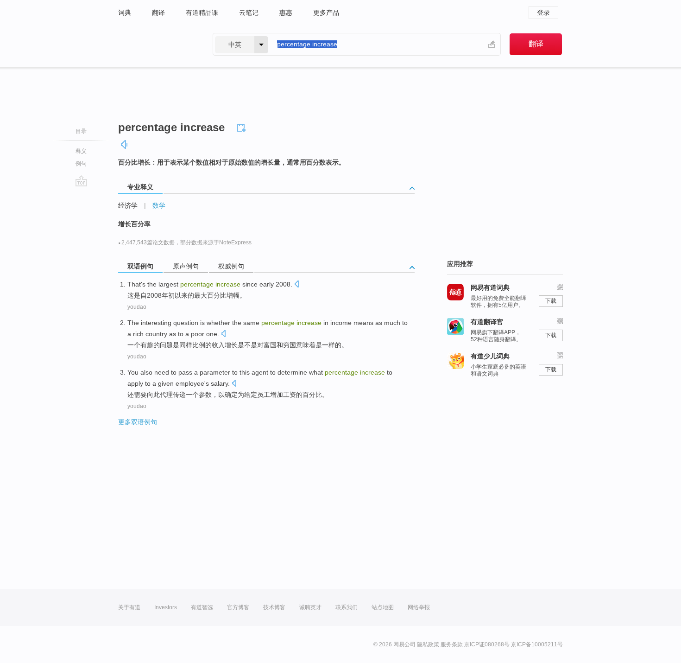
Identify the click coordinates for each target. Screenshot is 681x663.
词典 (124, 12)
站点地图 (383, 607)
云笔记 (249, 12)
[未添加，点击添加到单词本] (242, 127)
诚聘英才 (310, 607)
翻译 (158, 12)
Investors (165, 607)
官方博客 (238, 607)
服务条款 (452, 644)
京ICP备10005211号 (537, 644)
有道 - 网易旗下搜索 (156, 44)
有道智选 (202, 607)
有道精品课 (202, 12)
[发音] (124, 144)
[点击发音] (296, 285)
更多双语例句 (137, 422)
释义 (81, 151)
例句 (81, 163)
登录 (543, 12)
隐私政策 (428, 644)
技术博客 (274, 607)
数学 (158, 205)
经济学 (128, 205)
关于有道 (129, 607)
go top (81, 180)
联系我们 (346, 607)
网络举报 (419, 607)
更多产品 (326, 12)
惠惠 (285, 12)
